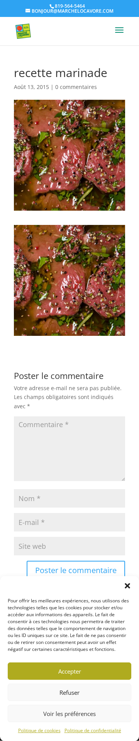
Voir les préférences (69, 714)
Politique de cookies (39, 730)
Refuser (69, 692)
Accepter (69, 671)
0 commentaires (76, 87)
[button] (127, 586)
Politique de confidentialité (92, 730)
